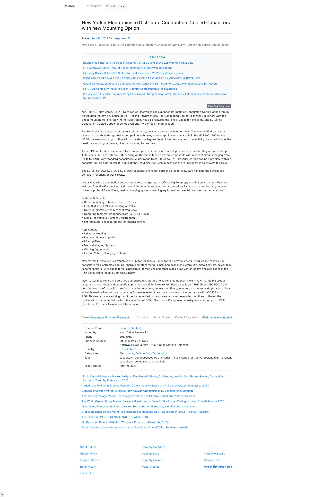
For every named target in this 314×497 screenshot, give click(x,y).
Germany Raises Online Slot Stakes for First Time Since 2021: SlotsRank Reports (133, 73)
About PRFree (87, 447)
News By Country (152, 460)
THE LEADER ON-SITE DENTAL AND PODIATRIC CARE (115, 417)
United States (128, 349)
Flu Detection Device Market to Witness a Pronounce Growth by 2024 (125, 422)
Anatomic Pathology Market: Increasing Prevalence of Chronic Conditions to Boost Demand (139, 396)
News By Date (150, 453)
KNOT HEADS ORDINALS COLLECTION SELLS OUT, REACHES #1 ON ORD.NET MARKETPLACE (142, 78)
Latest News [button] (93, 6)
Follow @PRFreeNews (218, 466)
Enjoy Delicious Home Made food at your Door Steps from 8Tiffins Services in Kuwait (135, 427)
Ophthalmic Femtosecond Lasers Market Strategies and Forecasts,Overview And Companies (139, 406)
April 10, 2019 (99, 38)
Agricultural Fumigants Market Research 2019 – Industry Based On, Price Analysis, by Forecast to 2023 (145, 385)
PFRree (69, 6)
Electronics (126, 353)
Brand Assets (87, 466)
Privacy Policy (88, 453)
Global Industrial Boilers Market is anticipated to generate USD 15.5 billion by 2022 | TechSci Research (145, 411)
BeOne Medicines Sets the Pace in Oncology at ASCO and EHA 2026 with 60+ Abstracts (138, 62)
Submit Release (115, 6)
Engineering (143, 353)
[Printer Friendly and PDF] (217, 317)
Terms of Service (89, 460)
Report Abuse (161, 317)
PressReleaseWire (214, 453)
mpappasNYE (121, 38)
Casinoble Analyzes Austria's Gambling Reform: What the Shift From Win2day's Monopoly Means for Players (150, 83)
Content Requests (186, 317)
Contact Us (86, 473)
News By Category (153, 447)
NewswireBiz (212, 460)
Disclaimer (143, 317)
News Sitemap (150, 466)
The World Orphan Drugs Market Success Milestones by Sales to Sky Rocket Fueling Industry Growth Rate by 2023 (153, 401)
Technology (159, 353)
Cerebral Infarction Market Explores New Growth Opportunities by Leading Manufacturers (137, 390)
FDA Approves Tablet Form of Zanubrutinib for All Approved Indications (127, 67)
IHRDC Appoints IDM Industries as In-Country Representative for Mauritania (130, 88)
